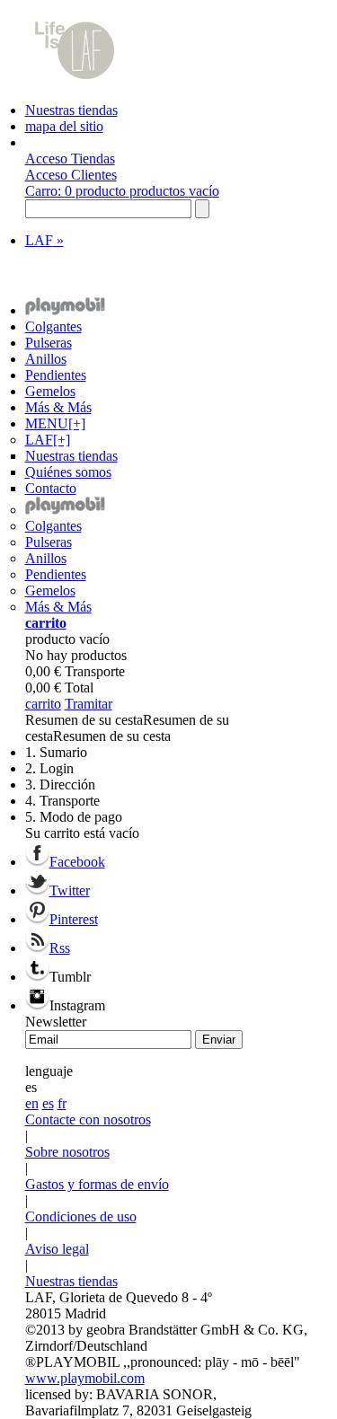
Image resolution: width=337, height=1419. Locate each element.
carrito (46, 622)
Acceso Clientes (71, 174)
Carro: (122, 190)
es (48, 1103)
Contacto (50, 488)
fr (62, 1103)
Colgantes (53, 326)
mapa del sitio (64, 126)
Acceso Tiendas (70, 158)
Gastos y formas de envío (97, 1184)
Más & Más (58, 407)
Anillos (46, 358)
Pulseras (48, 342)
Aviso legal (57, 1248)
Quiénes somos (68, 472)
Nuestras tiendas (71, 110)
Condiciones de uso (81, 1216)
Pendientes (55, 375)
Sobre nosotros (67, 1151)
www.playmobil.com (85, 1378)
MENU (55, 423)
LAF (44, 240)
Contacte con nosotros (88, 1119)
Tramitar (88, 703)
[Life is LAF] (74, 93)
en (32, 1103)
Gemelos (50, 391)
